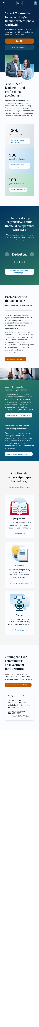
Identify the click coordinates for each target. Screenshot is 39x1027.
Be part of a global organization (17, 141)
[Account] (35, 3)
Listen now (20, 630)
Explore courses (18, 48)
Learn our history (17, 190)
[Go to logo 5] (24, 262)
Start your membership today (17, 685)
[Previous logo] (7, 254)
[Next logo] (32, 254)
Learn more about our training (17, 415)
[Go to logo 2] (17, 262)
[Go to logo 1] (14, 262)
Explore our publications (18, 487)
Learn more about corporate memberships (18, 272)
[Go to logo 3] (19, 262)
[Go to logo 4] (22, 262)
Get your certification (14, 359)
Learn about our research (20, 583)
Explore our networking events (17, 454)
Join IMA (19, 41)
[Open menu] (3, 3)
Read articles (20, 534)
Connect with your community (17, 166)
